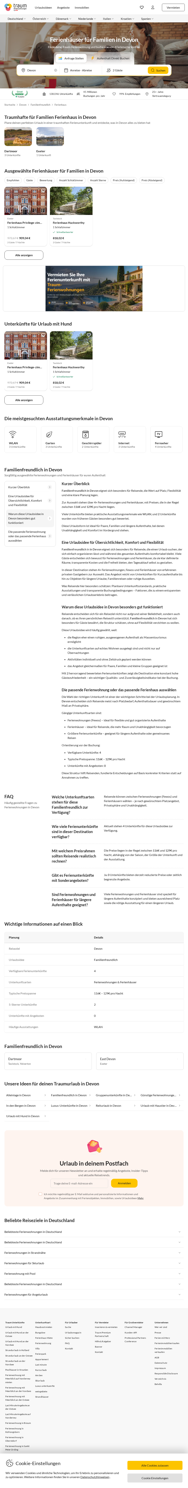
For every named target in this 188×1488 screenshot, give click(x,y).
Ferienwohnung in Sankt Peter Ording (17, 1448)
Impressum (160, 1368)
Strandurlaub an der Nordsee (15, 1363)
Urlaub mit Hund (13, 1327)
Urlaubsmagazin (73, 1332)
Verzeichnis (160, 1378)
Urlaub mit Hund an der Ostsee (17, 1334)
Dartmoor (10, 151)
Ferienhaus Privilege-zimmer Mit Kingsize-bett (37, 222)
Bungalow (40, 1332)
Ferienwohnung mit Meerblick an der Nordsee (18, 1389)
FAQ (67, 1343)
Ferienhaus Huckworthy (69, 222)
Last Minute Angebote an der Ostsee (17, 1407)
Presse (158, 1332)
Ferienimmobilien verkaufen (163, 1350)
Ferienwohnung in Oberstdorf (14, 1439)
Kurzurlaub (41, 1370)
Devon (22, 104)
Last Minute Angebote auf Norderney (18, 1416)
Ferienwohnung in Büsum (18, 1423)
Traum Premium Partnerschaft (103, 1334)
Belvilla (158, 1384)
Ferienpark (40, 1353)
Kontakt (69, 1348)
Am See (38, 1375)
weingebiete (41, 1391)
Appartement (41, 1359)
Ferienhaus (60, 104)
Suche (68, 1327)
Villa (37, 1348)
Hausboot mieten (43, 1327)
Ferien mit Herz (162, 1338)
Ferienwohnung (43, 1343)
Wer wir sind (161, 1327)
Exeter (40, 151)
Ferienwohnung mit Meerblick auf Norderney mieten (17, 1378)
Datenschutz (161, 1362)
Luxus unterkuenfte (45, 1386)
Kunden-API (131, 1332)
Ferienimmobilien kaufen (167, 1343)
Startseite (9, 104)
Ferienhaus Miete (44, 1338)
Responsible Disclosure (166, 1373)
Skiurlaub (40, 1380)
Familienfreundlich (40, 104)
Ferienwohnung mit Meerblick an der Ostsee (17, 1398)
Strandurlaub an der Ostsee (18, 1355)
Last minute (41, 1364)
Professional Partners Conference (135, 1340)
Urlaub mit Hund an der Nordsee (17, 1343)
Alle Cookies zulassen (155, 1465)
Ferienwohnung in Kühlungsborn (14, 1430)
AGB (157, 1357)
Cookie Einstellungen (155, 1478)
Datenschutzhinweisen (94, 1477)
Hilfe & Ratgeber (103, 1341)
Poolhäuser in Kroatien (16, 1369)
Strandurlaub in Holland (17, 1350)
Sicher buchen (72, 1338)
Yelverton (25, 1063)
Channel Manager (133, 1327)
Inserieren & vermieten (106, 1327)
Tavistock (13, 1063)
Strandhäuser (42, 1396)
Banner (98, 1346)
